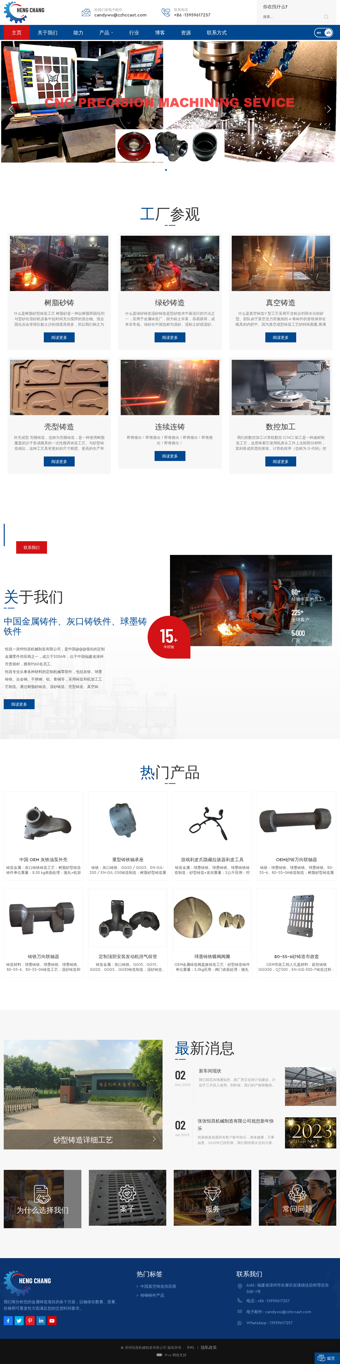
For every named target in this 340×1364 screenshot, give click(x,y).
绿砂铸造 (170, 302)
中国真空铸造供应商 (158, 1286)
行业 (134, 32)
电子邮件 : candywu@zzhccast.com (278, 1312)
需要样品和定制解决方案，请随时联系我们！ (115, 526)
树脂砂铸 (59, 302)
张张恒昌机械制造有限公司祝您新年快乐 (236, 1125)
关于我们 (47, 32)
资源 (186, 32)
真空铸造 (281, 302)
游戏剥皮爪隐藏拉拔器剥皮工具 (212, 859)
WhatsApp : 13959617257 (269, 1323)
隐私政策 (209, 1348)
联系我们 (32, 547)
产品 (104, 32)
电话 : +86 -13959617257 (268, 1301)
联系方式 (217, 32)
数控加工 (281, 426)
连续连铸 (170, 426)
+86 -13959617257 (192, 15)
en (319, 33)
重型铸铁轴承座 (128, 859)
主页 (17, 32)
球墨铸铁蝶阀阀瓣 (212, 956)
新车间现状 (210, 1071)
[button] (166, 170)
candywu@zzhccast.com (120, 15)
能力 (78, 32)
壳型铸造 (59, 426)
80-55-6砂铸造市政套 (296, 956)
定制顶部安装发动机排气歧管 (128, 956)
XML (191, 1348)
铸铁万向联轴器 (43, 956)
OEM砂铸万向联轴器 (296, 859)
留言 (331, 1358)
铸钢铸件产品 (152, 1295)
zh (328, 33)
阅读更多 (59, 337)
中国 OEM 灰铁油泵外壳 (43, 859)
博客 (160, 32)
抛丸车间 (83, 1139)
